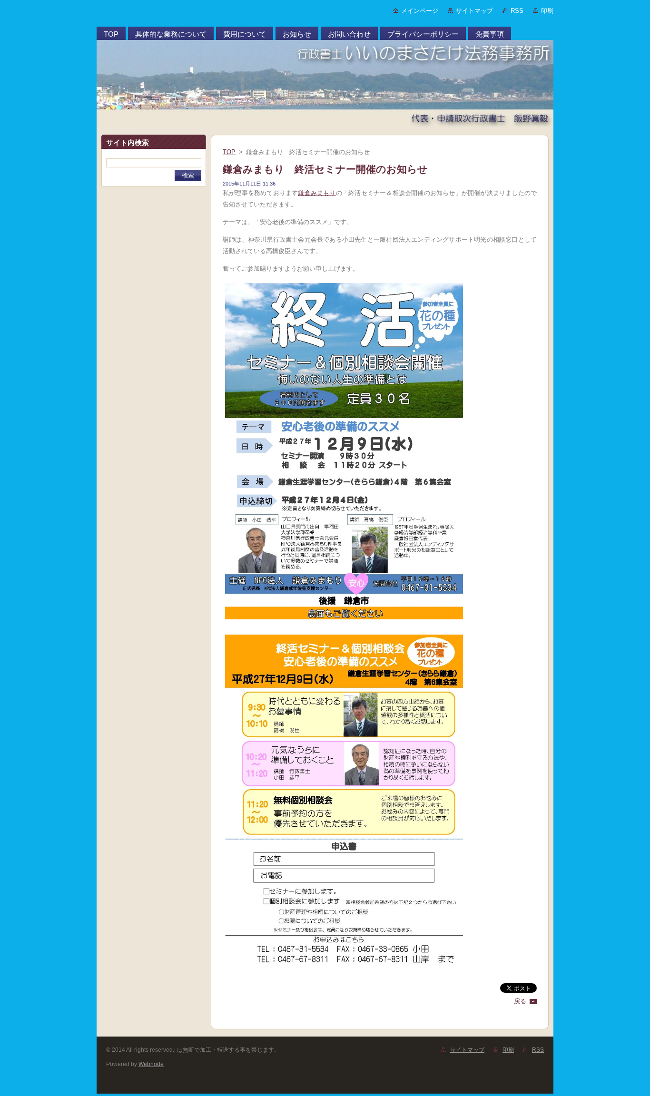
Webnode (151, 1064)
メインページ (419, 10)
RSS (517, 10)
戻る (520, 1001)
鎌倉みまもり (316, 192)
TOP (229, 152)
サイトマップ (474, 10)
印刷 (547, 10)
